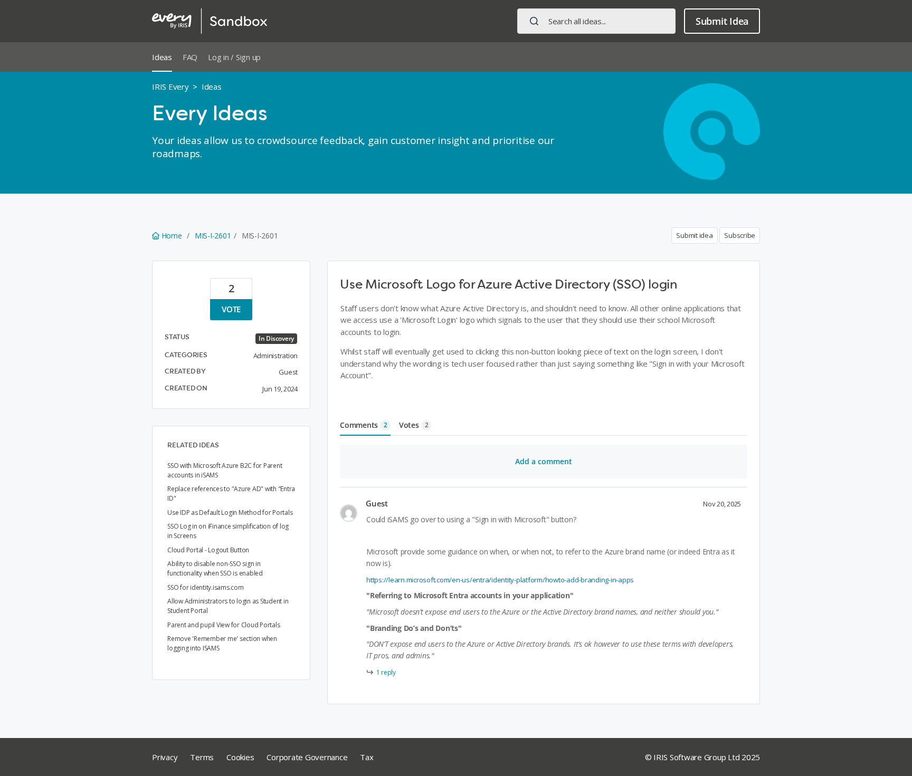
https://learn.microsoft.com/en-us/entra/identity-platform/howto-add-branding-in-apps (500, 580)
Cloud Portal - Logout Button (208, 549)
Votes (414, 425)
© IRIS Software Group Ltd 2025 (703, 757)
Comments (363, 425)
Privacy (164, 757)
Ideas (162, 57)
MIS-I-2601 (213, 236)
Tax (366, 757)
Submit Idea (722, 21)
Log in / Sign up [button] (234, 57)
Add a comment (543, 461)
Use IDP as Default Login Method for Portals (229, 512)
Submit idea (694, 235)
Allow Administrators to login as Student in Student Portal (227, 606)
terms (202, 757)
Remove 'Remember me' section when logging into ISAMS (222, 643)
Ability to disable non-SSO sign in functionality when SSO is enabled (215, 568)
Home (171, 236)
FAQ (190, 57)
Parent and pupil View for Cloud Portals (223, 624)
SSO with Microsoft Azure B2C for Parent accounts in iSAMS (224, 470)
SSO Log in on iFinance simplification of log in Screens (228, 531)
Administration (275, 355)
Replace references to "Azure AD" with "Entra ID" (231, 493)
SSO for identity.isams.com (205, 587)
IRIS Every (170, 86)
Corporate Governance (307, 757)
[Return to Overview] (209, 21)
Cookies (240, 757)
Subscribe (739, 235)
